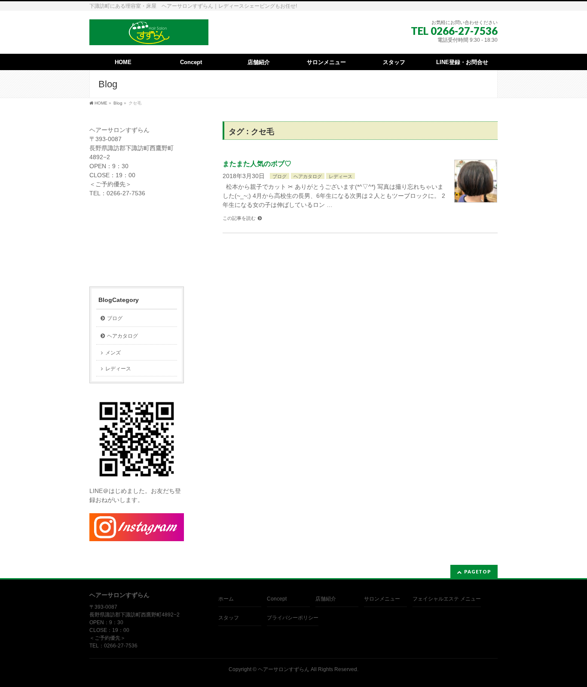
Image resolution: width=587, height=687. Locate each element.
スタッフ (228, 618)
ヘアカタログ (308, 176)
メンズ (113, 353)
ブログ (279, 176)
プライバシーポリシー (292, 618)
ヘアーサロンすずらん (283, 669)
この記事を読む (239, 218)
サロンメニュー (382, 599)
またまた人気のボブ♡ (257, 163)
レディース (340, 176)
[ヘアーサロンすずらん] (148, 35)
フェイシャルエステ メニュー (447, 599)
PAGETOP (477, 571)
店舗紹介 (325, 599)
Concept (277, 599)
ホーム (226, 599)
